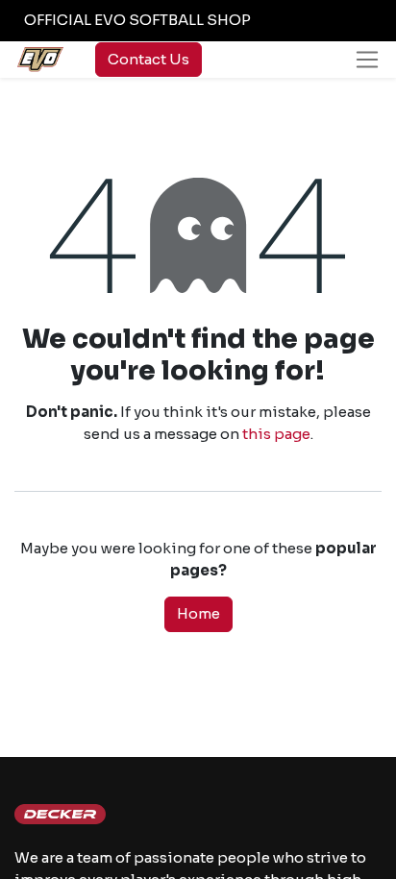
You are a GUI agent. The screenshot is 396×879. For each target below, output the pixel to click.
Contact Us (148, 59)
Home (198, 613)
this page (276, 434)
